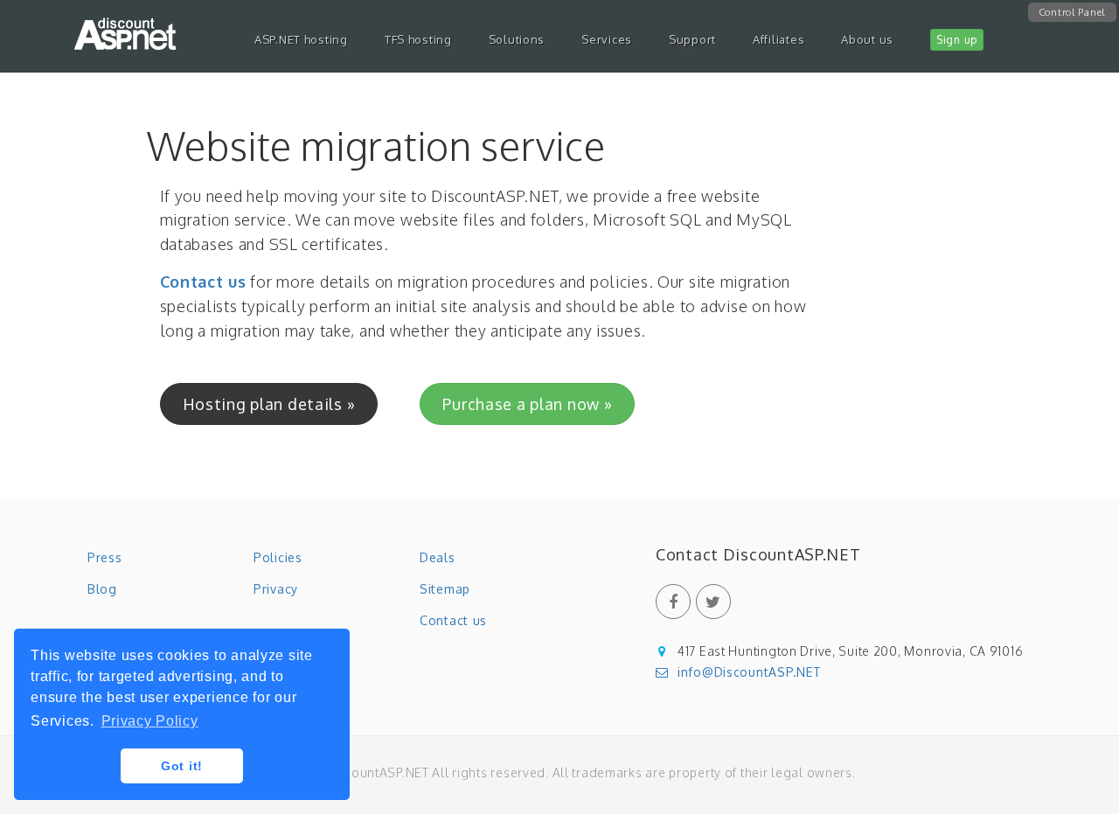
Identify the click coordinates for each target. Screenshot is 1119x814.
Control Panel (1072, 12)
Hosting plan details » (269, 404)
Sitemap (445, 588)
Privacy (276, 588)
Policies (278, 557)
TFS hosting (418, 39)
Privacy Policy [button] (149, 720)
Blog (102, 588)
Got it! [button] (182, 766)
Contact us (203, 281)
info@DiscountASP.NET (749, 671)
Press (104, 557)
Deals (437, 557)
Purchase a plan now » (527, 404)
